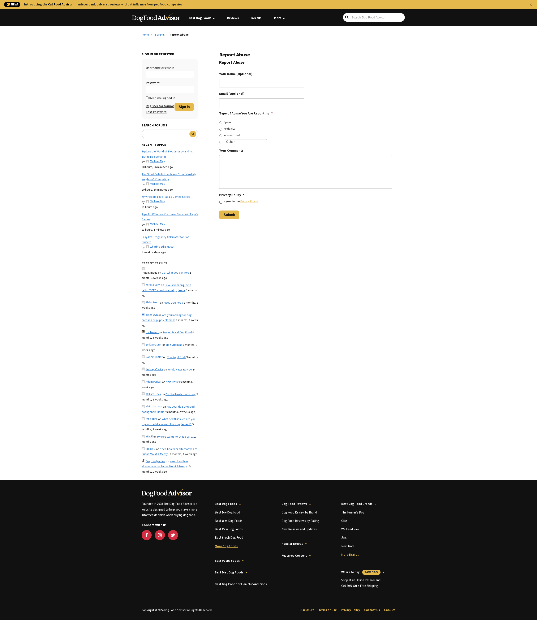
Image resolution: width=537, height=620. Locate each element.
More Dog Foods (226, 546)
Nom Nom (347, 546)
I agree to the (240, 201)
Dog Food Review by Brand (299, 512)
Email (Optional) (232, 94)
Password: (153, 83)
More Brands (350, 554)
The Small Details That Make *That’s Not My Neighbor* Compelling (169, 177)
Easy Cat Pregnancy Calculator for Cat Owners (165, 239)
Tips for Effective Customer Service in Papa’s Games (170, 217)
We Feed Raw (350, 529)
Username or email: (160, 68)
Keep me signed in (162, 98)
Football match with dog (181, 394)
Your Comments (231, 150)
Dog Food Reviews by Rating (300, 521)
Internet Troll (232, 135)
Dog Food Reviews (294, 504)
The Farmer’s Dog (352, 512)
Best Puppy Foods (227, 561)
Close (531, 5)
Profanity (229, 129)
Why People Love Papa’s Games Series (166, 197)
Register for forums (160, 106)
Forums (160, 35)
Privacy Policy (231, 195)
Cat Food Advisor (60, 4)
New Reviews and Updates (299, 529)
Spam (227, 122)
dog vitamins (174, 345)
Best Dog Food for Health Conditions (241, 584)
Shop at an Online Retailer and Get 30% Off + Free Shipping (361, 583)
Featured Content (294, 556)
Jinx (344, 538)
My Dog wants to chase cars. (175, 437)
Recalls (256, 18)
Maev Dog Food (173, 303)
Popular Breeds (292, 544)
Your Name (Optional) (236, 74)
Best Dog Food (227, 512)
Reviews (233, 18)
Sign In (184, 107)
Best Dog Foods (200, 18)
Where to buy (359, 572)
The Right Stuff (176, 357)
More (277, 18)
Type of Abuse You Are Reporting (246, 113)
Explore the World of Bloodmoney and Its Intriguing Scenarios (167, 154)
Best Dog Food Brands (357, 504)
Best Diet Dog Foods (229, 572)
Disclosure (307, 610)
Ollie (344, 521)
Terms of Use (327, 610)
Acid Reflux (173, 382)
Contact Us (372, 610)
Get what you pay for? (175, 273)
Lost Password (156, 112)
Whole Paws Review (180, 370)
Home (145, 35)
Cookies (389, 610)
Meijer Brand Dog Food (177, 332)
